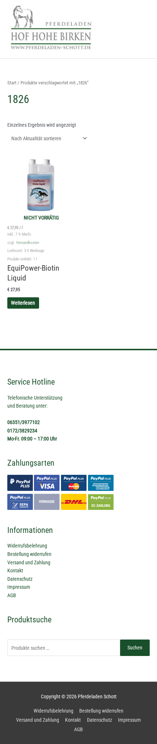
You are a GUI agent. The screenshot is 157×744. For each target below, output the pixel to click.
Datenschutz (19, 579)
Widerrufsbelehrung (27, 546)
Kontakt (15, 570)
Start (11, 82)
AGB (11, 595)
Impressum (18, 587)
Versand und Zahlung (28, 562)
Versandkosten (27, 242)
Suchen (134, 647)
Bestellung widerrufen (29, 554)
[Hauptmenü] (142, 29)
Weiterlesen (23, 303)
